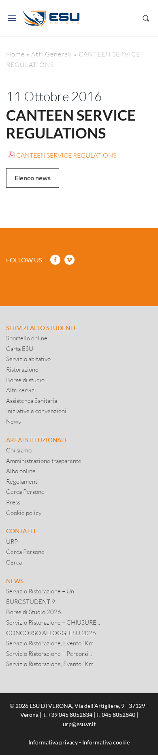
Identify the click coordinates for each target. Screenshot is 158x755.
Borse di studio (25, 379)
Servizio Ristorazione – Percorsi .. (49, 653)
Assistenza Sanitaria (31, 400)
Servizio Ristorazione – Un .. (42, 591)
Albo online (21, 470)
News (13, 421)
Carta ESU (19, 348)
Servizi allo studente (41, 327)
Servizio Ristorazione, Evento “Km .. (51, 643)
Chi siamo (19, 450)
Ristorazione (22, 369)
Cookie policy (23, 512)
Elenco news (33, 178)
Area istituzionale (37, 439)
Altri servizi (21, 390)
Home (15, 54)
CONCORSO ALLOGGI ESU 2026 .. (53, 632)
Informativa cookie (106, 742)
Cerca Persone (25, 491)
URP (12, 541)
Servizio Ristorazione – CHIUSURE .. (53, 622)
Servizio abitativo (28, 358)
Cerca (14, 562)
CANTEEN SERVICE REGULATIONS (66, 155)
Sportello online (26, 338)
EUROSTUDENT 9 (30, 601)
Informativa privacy (53, 742)
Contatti (21, 530)
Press (13, 502)
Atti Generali (51, 54)
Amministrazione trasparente (43, 460)
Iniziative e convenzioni (36, 410)
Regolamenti (22, 481)
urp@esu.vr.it (79, 723)
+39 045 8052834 (70, 714)
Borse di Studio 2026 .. (35, 611)
